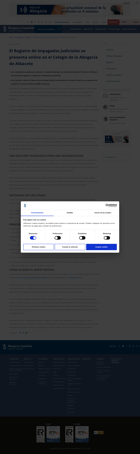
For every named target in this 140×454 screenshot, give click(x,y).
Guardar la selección (70, 247)
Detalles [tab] (70, 213)
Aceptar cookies (101, 247)
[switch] (58, 238)
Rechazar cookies (38, 247)
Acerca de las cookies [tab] (102, 213)
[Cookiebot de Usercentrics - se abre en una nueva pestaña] (107, 205)
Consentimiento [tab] (37, 213)
